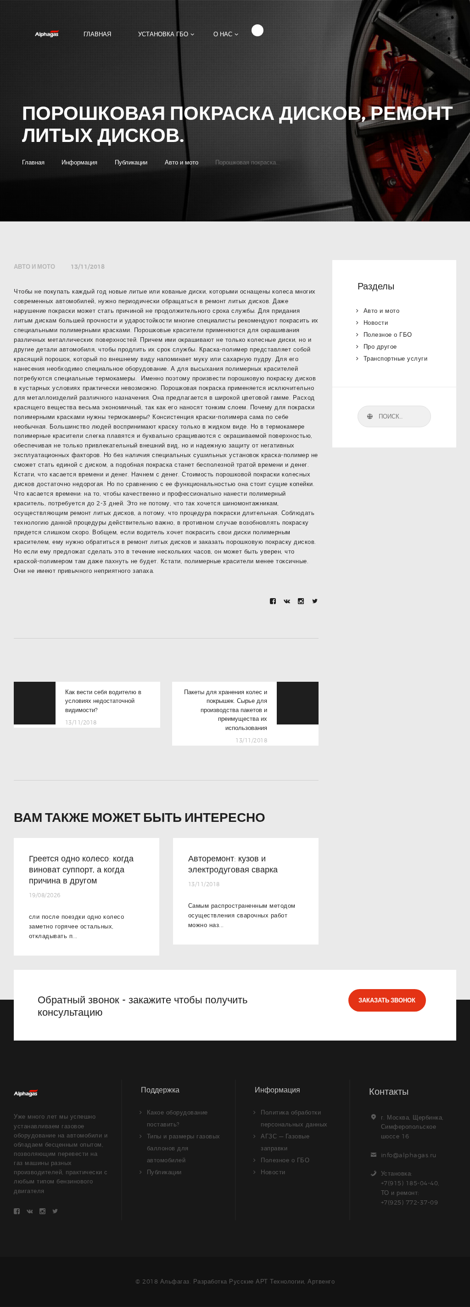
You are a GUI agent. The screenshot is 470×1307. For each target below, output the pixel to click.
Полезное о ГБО (388, 334)
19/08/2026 (45, 895)
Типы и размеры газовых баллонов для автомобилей (183, 1148)
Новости (376, 322)
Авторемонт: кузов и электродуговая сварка (233, 864)
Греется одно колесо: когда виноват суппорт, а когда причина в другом (81, 869)
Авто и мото (181, 162)
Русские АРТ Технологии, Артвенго (282, 1281)
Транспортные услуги (396, 358)
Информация (79, 162)
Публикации (131, 162)
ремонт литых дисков (237, 301)
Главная (33, 162)
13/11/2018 (88, 267)
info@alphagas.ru (408, 1155)
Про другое (380, 346)
